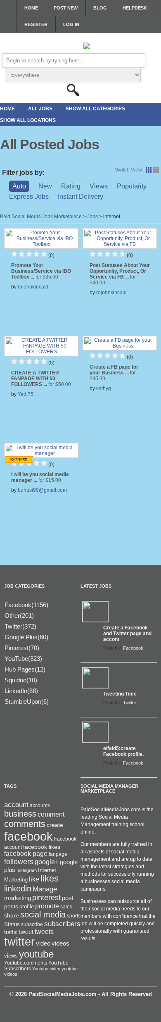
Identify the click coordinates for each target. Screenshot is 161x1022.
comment (51, 814)
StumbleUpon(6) (27, 701)
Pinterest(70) (22, 647)
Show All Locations (28, 120)
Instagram (27, 870)
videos (60, 943)
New (45, 186)
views (11, 956)
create (55, 825)
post (67, 898)
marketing (17, 898)
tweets (44, 931)
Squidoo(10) (21, 680)
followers (18, 862)
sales (66, 907)
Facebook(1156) (26, 604)
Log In (71, 24)
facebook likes (41, 846)
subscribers (62, 924)
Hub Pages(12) (25, 669)
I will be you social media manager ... (40, 477)
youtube (36, 954)
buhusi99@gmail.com (42, 490)
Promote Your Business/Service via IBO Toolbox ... (41, 271)
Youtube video (46, 968)
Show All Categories (95, 109)
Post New (66, 7)
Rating (70, 186)
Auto (19, 186)
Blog (100, 7)
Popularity (132, 186)
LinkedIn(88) (21, 690)
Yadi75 (25, 394)
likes (49, 878)
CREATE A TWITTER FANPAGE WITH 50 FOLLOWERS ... (41, 378)
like (34, 879)
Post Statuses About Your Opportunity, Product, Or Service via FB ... (120, 274)
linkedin (17, 888)
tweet (26, 932)
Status (12, 924)
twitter (19, 942)
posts (11, 906)
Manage (45, 889)
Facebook (133, 648)
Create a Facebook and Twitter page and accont (127, 633)
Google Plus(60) (26, 637)
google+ (47, 861)
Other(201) (19, 615)
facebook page (25, 853)
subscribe (32, 924)
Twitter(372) (20, 626)
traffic (11, 932)
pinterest (46, 897)
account (16, 805)
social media (43, 914)
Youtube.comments (25, 963)
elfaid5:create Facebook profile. (123, 751)
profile (26, 906)
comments (24, 824)
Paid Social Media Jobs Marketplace (41, 216)
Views (99, 186)
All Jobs (40, 109)
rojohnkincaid (33, 287)
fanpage (58, 854)
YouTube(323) (23, 658)
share (11, 915)
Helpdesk (135, 7)
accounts (40, 805)
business (20, 813)
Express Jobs (29, 196)
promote (47, 906)
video (43, 943)
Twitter (129, 702)
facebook (28, 836)
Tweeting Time (120, 694)
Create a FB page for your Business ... (114, 372)
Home (31, 7)
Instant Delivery (80, 196)
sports (73, 916)
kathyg (103, 388)
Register (35, 24)
